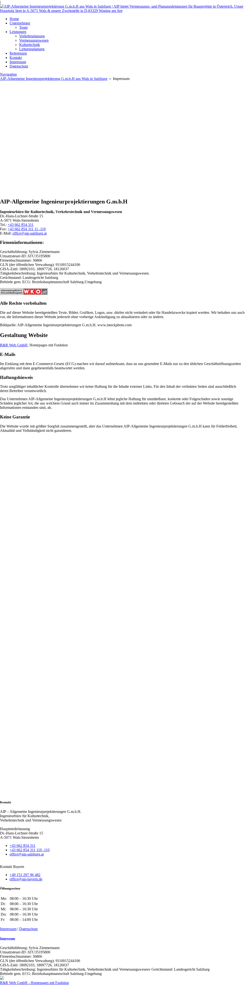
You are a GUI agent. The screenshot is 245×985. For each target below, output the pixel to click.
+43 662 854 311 (20, 225)
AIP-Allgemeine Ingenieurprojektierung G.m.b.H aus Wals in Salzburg (53, 79)
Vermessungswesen (34, 40)
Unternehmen (20, 23)
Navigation (8, 74)
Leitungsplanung (32, 49)
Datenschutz (19, 66)
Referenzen (18, 53)
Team (23, 27)
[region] (122, 172)
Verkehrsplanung (32, 36)
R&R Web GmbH (14, 345)
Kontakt (16, 58)
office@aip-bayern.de (26, 879)
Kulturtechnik (29, 45)
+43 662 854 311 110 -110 (30, 850)
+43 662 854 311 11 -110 (27, 229)
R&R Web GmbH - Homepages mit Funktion (34, 983)
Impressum (18, 62)
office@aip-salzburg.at (29, 233)
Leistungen (18, 32)
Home (14, 19)
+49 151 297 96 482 (25, 875)
